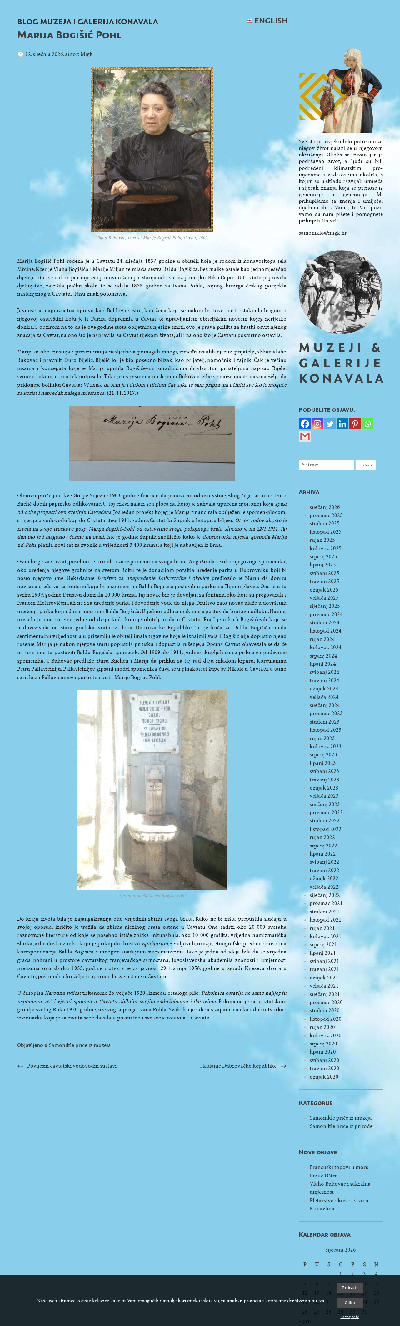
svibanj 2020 (324, 1060)
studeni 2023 (325, 722)
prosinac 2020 (326, 1002)
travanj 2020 (324, 1068)
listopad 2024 (326, 630)
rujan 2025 (322, 540)
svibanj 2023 (324, 771)
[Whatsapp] (367, 423)
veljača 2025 (324, 598)
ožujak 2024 (324, 688)
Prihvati (350, 1287)
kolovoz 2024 (326, 647)
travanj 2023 (324, 779)
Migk (87, 54)
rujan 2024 (322, 639)
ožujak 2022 (324, 878)
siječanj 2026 (325, 507)
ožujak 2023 (324, 788)
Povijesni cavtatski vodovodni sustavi (72, 1066)
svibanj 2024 (324, 672)
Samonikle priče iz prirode (341, 1126)
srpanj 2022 (323, 845)
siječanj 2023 (325, 804)
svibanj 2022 (324, 862)
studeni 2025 (325, 523)
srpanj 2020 (323, 1043)
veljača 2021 (324, 986)
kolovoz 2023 (326, 746)
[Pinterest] (355, 423)
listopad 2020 (326, 1019)
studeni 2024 (325, 622)
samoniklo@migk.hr (323, 233)
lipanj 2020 (323, 1052)
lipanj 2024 (323, 664)
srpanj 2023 (323, 754)
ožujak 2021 (324, 977)
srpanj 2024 (323, 656)
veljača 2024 (324, 697)
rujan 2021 (322, 928)
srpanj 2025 (323, 556)
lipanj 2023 (323, 763)
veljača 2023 (324, 796)
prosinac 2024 (326, 614)
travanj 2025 (324, 581)
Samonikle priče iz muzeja (80, 1045)
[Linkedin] (342, 423)
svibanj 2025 (324, 573)
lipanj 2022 (323, 854)
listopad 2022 (326, 829)
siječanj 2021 (325, 994)
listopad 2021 (326, 920)
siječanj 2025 (325, 606)
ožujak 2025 (324, 590)
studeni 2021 (325, 911)
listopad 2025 (326, 532)
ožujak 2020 (324, 1077)
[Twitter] (330, 423)
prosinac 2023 (326, 713)
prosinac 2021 (326, 903)
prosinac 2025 (326, 515)
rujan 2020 (322, 1027)
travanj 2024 (324, 680)
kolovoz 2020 (326, 1035)
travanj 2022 (324, 870)
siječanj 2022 (325, 895)
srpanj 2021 (323, 944)
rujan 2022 (322, 837)
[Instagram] (317, 423)
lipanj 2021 (323, 953)
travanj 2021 (324, 969)
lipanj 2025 (323, 564)
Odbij (350, 1302)
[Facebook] (305, 423)
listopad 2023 (326, 730)
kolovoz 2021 (326, 936)
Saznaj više (350, 1316)
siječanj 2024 (325, 705)
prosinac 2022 (326, 812)
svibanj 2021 (324, 961)
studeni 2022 (325, 820)
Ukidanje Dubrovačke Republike (238, 1066)
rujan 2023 (322, 738)
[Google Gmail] (305, 436)
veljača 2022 (324, 887)
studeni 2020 (325, 1010)
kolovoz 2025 (326, 548)
